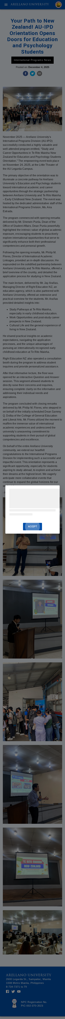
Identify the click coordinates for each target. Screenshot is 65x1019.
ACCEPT (32, 526)
